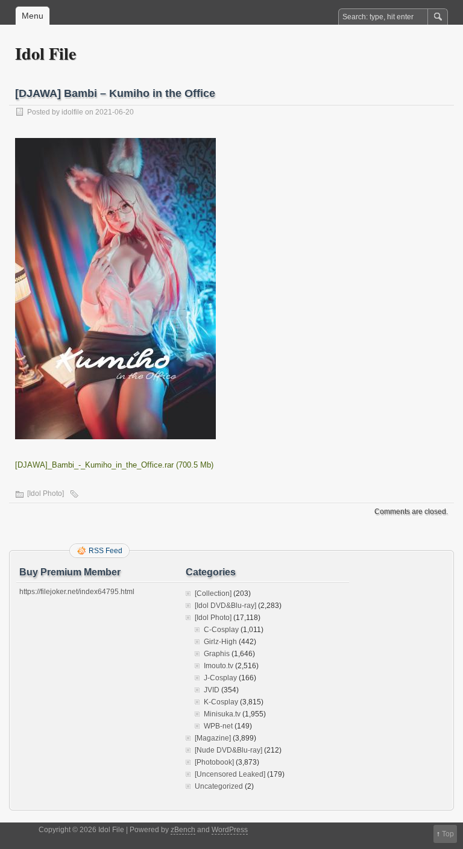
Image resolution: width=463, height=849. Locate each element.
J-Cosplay (220, 678)
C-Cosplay (221, 629)
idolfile (72, 112)
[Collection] (213, 593)
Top (448, 834)
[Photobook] (214, 762)
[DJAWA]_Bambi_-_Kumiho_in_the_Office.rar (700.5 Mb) (114, 464)
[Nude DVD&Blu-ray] (228, 750)
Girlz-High (220, 642)
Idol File (45, 53)
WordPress (230, 830)
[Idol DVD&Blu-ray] (225, 605)
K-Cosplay (221, 702)
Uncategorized (219, 786)
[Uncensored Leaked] (230, 774)
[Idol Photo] (45, 493)
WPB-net (218, 726)
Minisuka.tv (222, 714)
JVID (211, 690)
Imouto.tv (218, 666)
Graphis (217, 654)
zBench (183, 830)
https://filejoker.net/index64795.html (76, 591)
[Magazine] (213, 738)
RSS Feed (105, 551)
